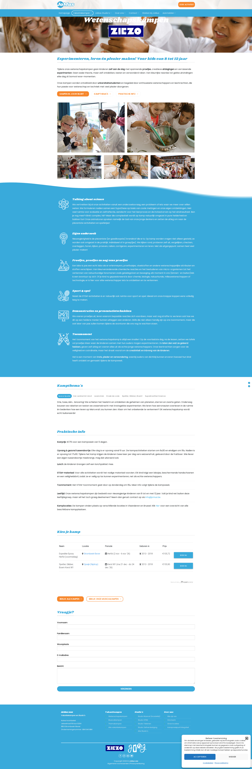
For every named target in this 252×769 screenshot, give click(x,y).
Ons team (171, 720)
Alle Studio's (143, 731)
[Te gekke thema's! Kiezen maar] (249, 383)
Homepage (64, 13)
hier (158, 505)
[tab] (64, 396)
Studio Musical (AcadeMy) (149, 716)
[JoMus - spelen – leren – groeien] (68, 4)
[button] (246, 738)
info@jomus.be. (153, 497)
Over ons (119, 13)
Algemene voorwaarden (118, 763)
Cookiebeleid (208, 763)
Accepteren (200, 756)
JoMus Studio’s (102, 13)
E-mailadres (63, 655)
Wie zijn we (172, 716)
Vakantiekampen (81, 13)
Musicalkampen (115, 720)
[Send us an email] (128, 756)
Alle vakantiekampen (117, 727)
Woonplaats (63, 644)
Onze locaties (173, 724)
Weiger (232, 756)
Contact (133, 13)
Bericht (60, 666)
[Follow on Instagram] (124, 756)
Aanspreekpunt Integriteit (178, 727)
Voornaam (62, 622)
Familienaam (63, 633)
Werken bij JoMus (150, 13)
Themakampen (115, 724)
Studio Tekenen (144, 724)
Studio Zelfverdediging (147, 727)
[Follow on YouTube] (131, 756)
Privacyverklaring (221, 763)
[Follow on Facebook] (120, 756)
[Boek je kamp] (249, 386)
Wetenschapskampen (117, 716)
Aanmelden (168, 13)
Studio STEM (143, 720)
